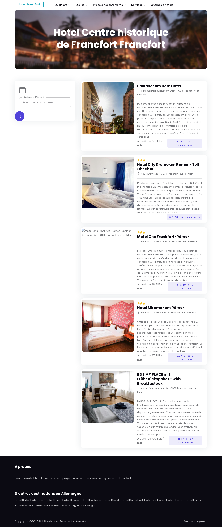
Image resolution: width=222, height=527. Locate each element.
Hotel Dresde (112, 500)
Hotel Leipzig (194, 500)
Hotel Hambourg (154, 500)
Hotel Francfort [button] (29, 4)
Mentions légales (194, 521)
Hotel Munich (44, 505)
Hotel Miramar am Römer (160, 307)
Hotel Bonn (37, 500)
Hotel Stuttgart (87, 505)
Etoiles (79, 5)
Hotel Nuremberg (65, 505)
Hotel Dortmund (92, 500)
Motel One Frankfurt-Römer (163, 236)
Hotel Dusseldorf (132, 500)
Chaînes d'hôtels (162, 5)
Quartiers (61, 5)
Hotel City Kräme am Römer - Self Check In (168, 166)
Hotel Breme (53, 500)
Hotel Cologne (71, 500)
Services (136, 5)
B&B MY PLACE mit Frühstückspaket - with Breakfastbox (159, 379)
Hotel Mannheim (25, 505)
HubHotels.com (48, 521)
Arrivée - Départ (33, 97)
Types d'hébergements (108, 5)
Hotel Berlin (22, 500)
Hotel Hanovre (175, 500)
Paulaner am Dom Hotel (159, 86)
